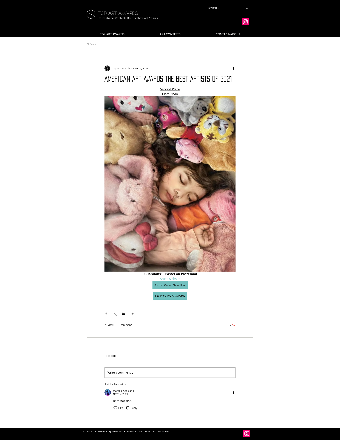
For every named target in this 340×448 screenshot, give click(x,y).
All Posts (91, 44)
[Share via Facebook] (106, 314)
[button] (170, 34)
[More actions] (233, 68)
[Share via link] (132, 314)
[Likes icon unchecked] (115, 408)
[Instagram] (245, 21)
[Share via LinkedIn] (123, 314)
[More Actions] (233, 392)
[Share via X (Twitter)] (115, 314)
